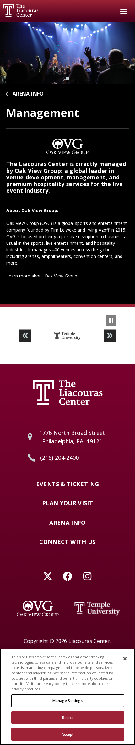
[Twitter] (47, 576)
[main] (67, 163)
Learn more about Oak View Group (41, 276)
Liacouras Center (20, 10)
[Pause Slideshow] (111, 320)
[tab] (67, 78)
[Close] (125, 659)
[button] (25, 335)
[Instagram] (87, 576)
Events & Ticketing (67, 484)
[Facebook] (67, 576)
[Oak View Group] (37, 608)
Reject (67, 717)
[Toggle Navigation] (124, 11)
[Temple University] (97, 608)
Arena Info (28, 93)
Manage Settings (67, 700)
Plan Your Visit (67, 503)
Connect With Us (67, 542)
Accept (68, 734)
